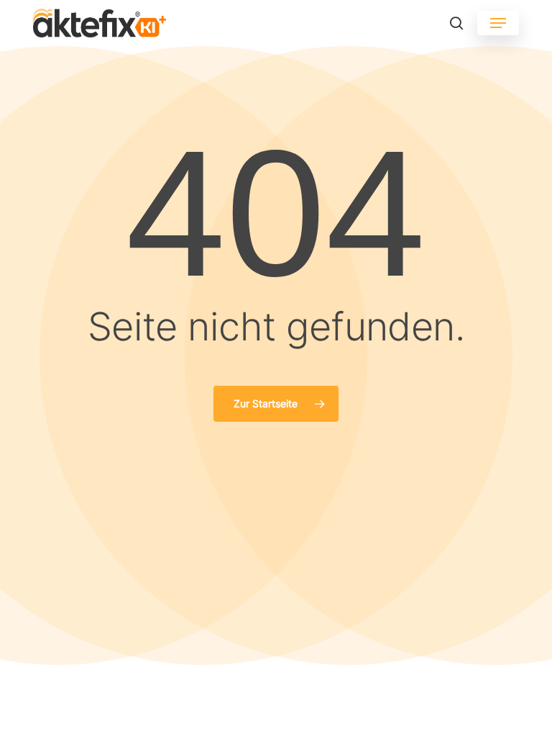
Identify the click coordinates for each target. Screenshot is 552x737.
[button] (498, 23)
